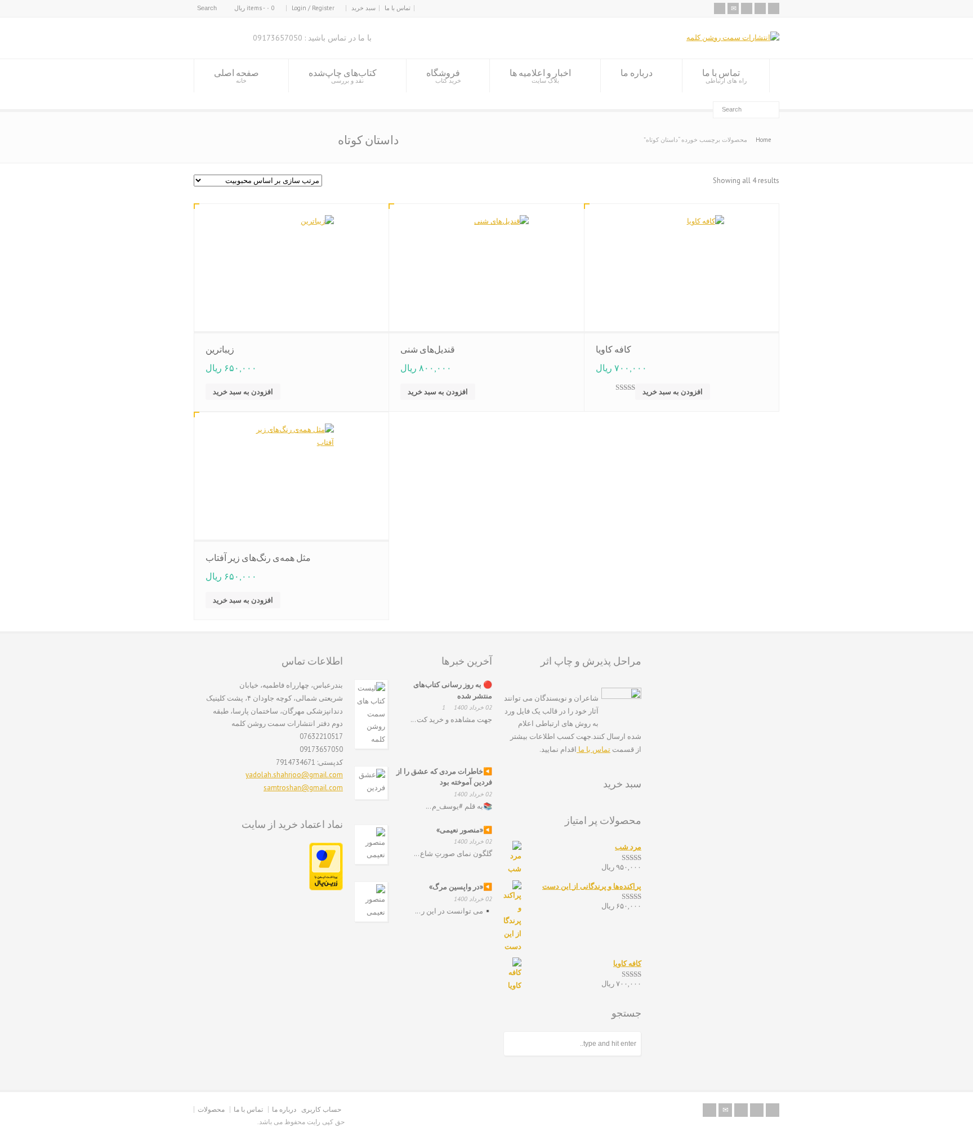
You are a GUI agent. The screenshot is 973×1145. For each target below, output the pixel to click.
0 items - (254, 8)
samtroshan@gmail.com (303, 787)
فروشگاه (443, 75)
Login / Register (313, 8)
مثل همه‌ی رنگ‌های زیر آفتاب (258, 557)
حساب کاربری (321, 1109)
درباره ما (637, 72)
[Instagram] (746, 8)
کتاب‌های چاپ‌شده (343, 75)
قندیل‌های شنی (427, 349)
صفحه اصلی (236, 75)
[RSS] (719, 8)
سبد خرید (363, 8)
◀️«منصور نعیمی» (464, 830)
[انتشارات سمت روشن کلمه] (732, 37)
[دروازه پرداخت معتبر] (326, 888)
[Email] (733, 8)
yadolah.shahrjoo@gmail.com (294, 774)
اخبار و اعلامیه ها (540, 75)
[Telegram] (760, 8)
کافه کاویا (613, 349)
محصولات (211, 1109)
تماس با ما (397, 8)
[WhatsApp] (773, 8)
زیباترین (220, 349)
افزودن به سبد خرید (243, 391)
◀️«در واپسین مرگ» (460, 887)
